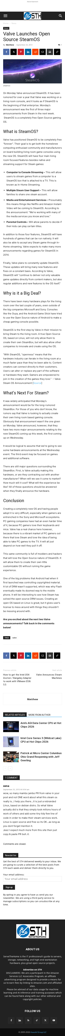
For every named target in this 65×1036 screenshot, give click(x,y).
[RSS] (28, 1020)
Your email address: (13, 874)
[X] (13, 52)
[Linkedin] (28, 52)
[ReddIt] (35, 52)
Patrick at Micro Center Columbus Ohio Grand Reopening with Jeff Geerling (41, 757)
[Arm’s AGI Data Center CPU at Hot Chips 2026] (11, 726)
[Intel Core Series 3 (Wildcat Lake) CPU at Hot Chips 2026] (11, 741)
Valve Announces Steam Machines (49, 676)
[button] (5, 16)
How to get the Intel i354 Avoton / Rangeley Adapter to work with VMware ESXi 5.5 (17, 679)
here (21, 995)
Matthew (10, 45)
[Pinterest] (21, 52)
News (14, 23)
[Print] (50, 52)
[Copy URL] (57, 52)
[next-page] (10, 768)
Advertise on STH (32, 969)
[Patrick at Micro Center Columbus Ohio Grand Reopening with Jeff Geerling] (11, 756)
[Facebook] (6, 52)
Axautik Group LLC (38, 1032)
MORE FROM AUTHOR (39, 715)
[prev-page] (5, 768)
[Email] (42, 52)
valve (14, 637)
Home (6, 23)
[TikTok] (37, 1020)
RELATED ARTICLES (15, 715)
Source (37, 383)
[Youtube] (54, 1020)
